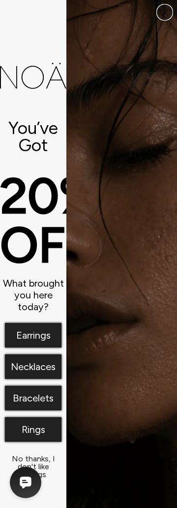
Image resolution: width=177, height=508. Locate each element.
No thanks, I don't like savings (33, 461)
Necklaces (33, 367)
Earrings (33, 335)
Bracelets (33, 398)
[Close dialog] (164, 12)
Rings (33, 429)
